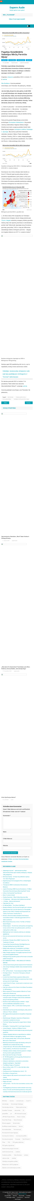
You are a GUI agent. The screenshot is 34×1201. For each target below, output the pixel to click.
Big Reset (4, 60)
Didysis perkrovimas (21, 397)
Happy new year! (7, 1081)
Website (5, 845)
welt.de (5, 79)
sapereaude (14, 62)
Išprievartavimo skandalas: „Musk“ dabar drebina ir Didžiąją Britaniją (15, 537)
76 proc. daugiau (6, 220)
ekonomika (17, 1110)
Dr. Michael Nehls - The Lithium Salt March (14, 905)
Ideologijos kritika (10, 1197)
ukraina (26, 1155)
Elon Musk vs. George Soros (10, 1073)
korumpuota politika (21, 1136)
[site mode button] (28, 26)
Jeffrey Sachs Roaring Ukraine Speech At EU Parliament (17, 964)
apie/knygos (18, 1199)
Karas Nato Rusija (6, 1120)
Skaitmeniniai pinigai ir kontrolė (10, 1148)
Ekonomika (21, 1195)
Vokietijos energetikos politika (10, 1161)
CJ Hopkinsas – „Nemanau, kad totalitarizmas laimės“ (17, 899)
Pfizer (3, 1142)
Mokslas (15, 1195)
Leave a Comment (24, 62)
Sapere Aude (17, 7)
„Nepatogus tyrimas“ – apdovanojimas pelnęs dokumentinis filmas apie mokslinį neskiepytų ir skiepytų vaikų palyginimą (17, 872)
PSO (9, 1142)
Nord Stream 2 (26, 1139)
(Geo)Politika (8, 1195)
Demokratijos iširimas (7, 1107)
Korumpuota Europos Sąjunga (10, 1132)
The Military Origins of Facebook (11, 1065)
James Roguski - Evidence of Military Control (14, 1028)
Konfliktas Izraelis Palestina (9, 1126)
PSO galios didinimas (18, 1142)
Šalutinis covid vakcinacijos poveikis (11, 1167)
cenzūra (11, 1100)
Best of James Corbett (9, 895)
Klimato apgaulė (6, 1123)
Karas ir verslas (21, 1116)
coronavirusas (20, 1100)
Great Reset (20, 1197)
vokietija (14, 1158)
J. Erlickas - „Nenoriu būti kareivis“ (11, 901)
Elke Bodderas (5, 83)
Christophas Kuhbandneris (16, 122)
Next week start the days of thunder (12, 1055)
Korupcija (17, 1139)
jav (11, 1113)
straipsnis (10, 77)
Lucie (12, 799)
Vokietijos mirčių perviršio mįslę (21, 399)
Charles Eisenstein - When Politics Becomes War (15, 897)
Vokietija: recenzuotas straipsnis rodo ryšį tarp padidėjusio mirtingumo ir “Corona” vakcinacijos (16, 374)
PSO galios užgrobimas (8, 1145)
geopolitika (5, 1113)
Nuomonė (29, 60)
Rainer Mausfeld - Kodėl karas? (11, 1079)
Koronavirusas (20, 60)
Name (4, 832)
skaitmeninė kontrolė (7, 1151)
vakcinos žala (5, 1158)
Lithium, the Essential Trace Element (12, 893)
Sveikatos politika (6, 1155)
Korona (21, 1126)
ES (23, 1110)
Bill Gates (4, 1100)
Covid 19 (28, 1100)
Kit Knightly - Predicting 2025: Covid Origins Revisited (16, 1026)
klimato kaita (16, 1123)
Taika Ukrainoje (18, 1155)
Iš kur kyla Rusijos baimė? (8, 797)
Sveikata (28, 1195)
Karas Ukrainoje (18, 1120)
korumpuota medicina (8, 1136)
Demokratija (12, 60)
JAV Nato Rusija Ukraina (8, 1116)
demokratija (10, 397)
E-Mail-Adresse (7, 838)
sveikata (18, 1151)
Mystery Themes (22, 1193)
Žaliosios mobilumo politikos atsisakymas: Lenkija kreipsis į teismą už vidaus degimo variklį (6, 402)
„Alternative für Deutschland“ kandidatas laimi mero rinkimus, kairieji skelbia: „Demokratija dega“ (15, 667)
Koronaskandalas (7, 399)
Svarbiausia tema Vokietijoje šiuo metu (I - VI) (14, 1071)
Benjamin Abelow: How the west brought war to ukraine (17, 907)
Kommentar (6, 815)
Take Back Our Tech (8, 903)
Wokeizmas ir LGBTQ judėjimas (10, 1164)
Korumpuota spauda (7, 1139)
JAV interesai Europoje (20, 1113)
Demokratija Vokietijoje (17, 1104)
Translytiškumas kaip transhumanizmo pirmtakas (29, 402)
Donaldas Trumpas (7, 1110)
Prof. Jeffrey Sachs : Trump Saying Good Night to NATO (17, 971)
